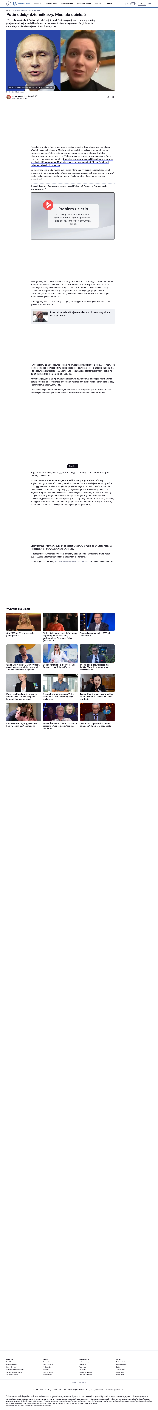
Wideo (109, 4)
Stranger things (47, 1375)
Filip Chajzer (120, 1372)
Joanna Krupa (120, 1369)
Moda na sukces (48, 1372)
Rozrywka (38, 4)
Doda (118, 1367)
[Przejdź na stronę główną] (8, 5)
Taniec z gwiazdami (12, 1375)
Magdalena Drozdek (26, 96)
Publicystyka (67, 4)
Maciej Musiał (120, 1375)
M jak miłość (47, 1367)
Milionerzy (82, 1364)
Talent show (51, 4)
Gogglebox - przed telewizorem (15, 1362)
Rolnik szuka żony (11, 1364)
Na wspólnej (46, 1362)
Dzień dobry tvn (11, 1367)
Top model (82, 1367)
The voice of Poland (85, 1375)
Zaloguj (142, 4)
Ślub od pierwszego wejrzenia (15, 1369)
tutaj (49, 1405)
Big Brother (82, 1369)
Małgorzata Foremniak (123, 1362)
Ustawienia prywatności (114, 1389)
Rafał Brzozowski (121, 1364)
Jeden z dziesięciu (85, 1362)
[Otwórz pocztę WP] (127, 4)
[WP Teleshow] (23, 4)
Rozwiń (72, 466)
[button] (133, 3)
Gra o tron (46, 1369)
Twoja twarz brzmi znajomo (14, 1372)
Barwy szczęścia (48, 1364)
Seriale (98, 4)
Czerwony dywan (84, 4)
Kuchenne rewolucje (85, 1372)
